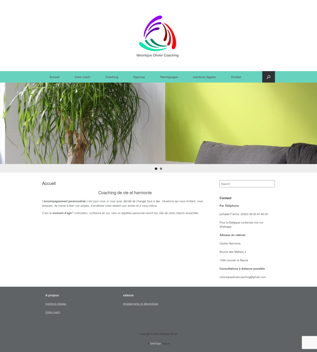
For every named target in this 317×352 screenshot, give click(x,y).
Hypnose (139, 77)
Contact (236, 77)
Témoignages (169, 77)
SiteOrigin (155, 343)
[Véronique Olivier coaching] (158, 35)
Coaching (111, 77)
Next (311, 122)
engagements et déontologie (140, 304)
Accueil (55, 77)
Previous (5, 122)
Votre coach (82, 77)
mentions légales (204, 77)
